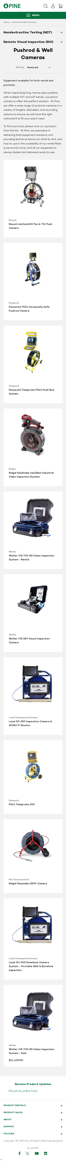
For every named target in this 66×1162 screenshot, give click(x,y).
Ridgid (12, 469)
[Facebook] (19, 1153)
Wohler (12, 551)
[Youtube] (37, 1153)
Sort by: (20, 67)
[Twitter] (28, 1153)
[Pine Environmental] (12, 6)
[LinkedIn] (46, 1153)
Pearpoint (14, 303)
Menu (36, 15)
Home (6, 22)
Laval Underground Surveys (23, 717)
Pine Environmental (19, 879)
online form (30, 1091)
